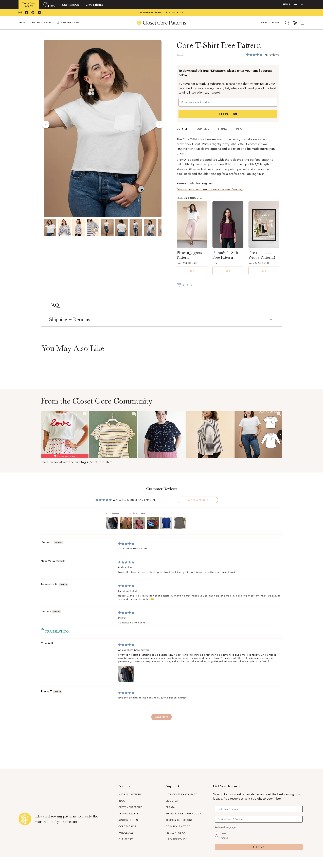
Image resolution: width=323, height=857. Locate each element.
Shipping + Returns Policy (183, 814)
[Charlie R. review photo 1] (126, 674)
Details (182, 129)
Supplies (203, 129)
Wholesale (125, 833)
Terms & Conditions (179, 820)
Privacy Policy (176, 833)
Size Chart (173, 801)
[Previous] (45, 124)
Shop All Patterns (130, 794)
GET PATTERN (228, 114)
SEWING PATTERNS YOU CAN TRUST (161, 12)
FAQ (54, 305)
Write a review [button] (198, 500)
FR (302, 5)
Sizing (222, 129)
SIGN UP (259, 847)
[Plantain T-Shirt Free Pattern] (227, 224)
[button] (22, 22)
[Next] (159, 124)
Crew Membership (130, 807)
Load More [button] (161, 717)
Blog (121, 801)
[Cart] (302, 22)
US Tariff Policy (176, 839)
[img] (126, 544)
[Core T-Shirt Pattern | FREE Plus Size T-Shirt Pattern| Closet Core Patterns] (64, 227)
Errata (170, 807)
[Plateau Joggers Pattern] (192, 224)
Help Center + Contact (181, 794)
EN (295, 5)
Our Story (125, 839)
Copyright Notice (178, 826)
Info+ (240, 129)
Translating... (58, 631)
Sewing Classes (129, 814)
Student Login (128, 820)
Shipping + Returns (69, 319)
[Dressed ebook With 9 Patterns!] (263, 224)
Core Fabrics (127, 826)
